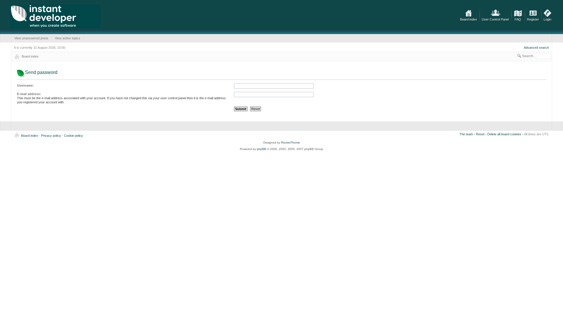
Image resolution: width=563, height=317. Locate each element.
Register (533, 19)
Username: (25, 85)
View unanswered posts (31, 38)
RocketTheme (290, 142)
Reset (480, 134)
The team (466, 134)
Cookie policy (73, 135)
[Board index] (55, 16)
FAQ (518, 19)
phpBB (261, 149)
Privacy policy (51, 135)
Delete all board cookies (504, 134)
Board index (468, 19)
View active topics (67, 38)
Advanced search (536, 47)
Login (547, 19)
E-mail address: (29, 94)
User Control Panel (495, 19)
